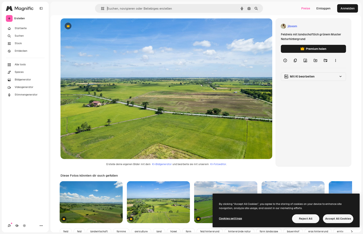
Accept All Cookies (338, 218)
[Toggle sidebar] (41, 8)
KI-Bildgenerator (162, 164)
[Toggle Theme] (24, 225)
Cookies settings (230, 218)
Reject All (305, 218)
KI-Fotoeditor (218, 164)
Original (87, 26)
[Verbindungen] (9, 225)
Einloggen (323, 8)
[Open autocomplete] (101, 8)
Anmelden (348, 8)
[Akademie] (16, 225)
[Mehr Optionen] (335, 60)
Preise (305, 8)
